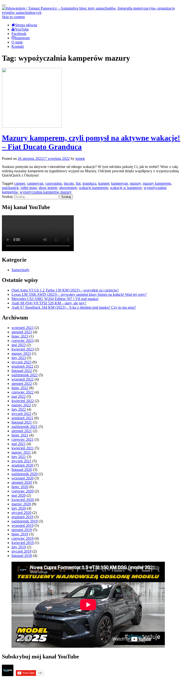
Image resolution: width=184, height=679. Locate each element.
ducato (69, 183)
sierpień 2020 (22, 482)
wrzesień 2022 (23, 379)
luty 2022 (19, 409)
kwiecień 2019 (23, 543)
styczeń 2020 (21, 513)
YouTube (22, 29)
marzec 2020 (21, 504)
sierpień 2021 (22, 431)
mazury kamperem (157, 183)
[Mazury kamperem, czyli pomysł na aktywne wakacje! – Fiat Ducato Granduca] (32, 126)
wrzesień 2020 (23, 478)
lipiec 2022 (20, 388)
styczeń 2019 (21, 551)
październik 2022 (25, 375)
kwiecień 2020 (23, 500)
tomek (80, 158)
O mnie (17, 42)
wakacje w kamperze (126, 188)
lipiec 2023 (20, 336)
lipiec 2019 (20, 534)
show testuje (48, 188)
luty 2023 (19, 358)
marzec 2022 (21, 405)
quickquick (10, 188)
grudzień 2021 (22, 418)
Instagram (22, 38)
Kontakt (18, 46)
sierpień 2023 (22, 332)
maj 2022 (19, 396)
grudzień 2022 (22, 366)
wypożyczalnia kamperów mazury (46, 192)
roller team (29, 188)
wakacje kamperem (93, 188)
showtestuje (68, 188)
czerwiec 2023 (23, 341)
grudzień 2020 (22, 465)
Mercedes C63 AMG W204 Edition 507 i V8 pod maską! (55, 299)
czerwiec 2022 (23, 392)
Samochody (20, 270)
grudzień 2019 (22, 517)
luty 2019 (19, 547)
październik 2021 (25, 427)
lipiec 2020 (20, 487)
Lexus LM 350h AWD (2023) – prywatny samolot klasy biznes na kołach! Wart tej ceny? (79, 294)
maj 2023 (19, 345)
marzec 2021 (21, 452)
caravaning (53, 183)
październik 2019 (25, 521)
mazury (135, 183)
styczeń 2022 (21, 414)
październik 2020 (25, 474)
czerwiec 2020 (23, 491)
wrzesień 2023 (23, 328)
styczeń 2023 (21, 362)
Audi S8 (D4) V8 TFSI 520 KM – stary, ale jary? (49, 303)
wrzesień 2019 (23, 525)
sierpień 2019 (22, 530)
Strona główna (26, 25)
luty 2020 (19, 508)
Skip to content (13, 17)
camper (19, 183)
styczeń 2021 (21, 461)
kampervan (119, 183)
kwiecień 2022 (23, 401)
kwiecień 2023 (23, 349)
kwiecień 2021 (23, 448)
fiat (78, 183)
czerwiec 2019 (23, 538)
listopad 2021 (22, 422)
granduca (89, 183)
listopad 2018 (22, 556)
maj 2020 (19, 495)
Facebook (19, 34)
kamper (103, 183)
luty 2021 (19, 457)
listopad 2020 (22, 470)
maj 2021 (19, 444)
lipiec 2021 (20, 435)
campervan (35, 183)
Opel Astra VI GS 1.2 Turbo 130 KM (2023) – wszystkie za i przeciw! (65, 290)
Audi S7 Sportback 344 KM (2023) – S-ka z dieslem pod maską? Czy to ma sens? (74, 307)
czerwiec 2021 (23, 439)
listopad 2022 (22, 371)
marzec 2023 (21, 353)
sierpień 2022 (22, 384)
